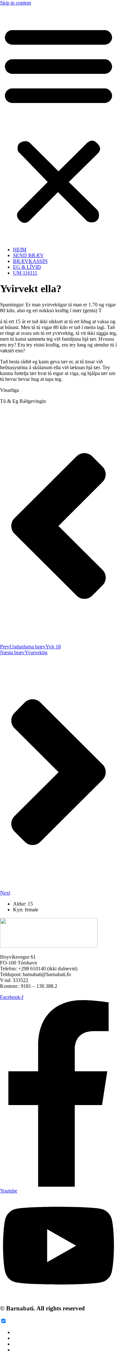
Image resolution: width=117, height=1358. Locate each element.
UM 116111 (25, 273)
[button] (58, 124)
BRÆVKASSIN (30, 261)
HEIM (19, 249)
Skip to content (15, 3)
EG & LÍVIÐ (27, 267)
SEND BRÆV (28, 255)
